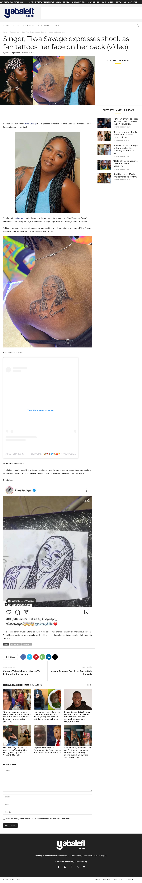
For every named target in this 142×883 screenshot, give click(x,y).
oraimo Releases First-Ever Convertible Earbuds (71, 672)
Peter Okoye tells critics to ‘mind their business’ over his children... (125, 121)
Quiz (104, 2)
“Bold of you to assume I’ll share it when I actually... (125, 163)
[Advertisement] (91, 13)
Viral (58, 2)
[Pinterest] (36, 657)
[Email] (55, 657)
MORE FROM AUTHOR (33, 685)
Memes (111, 2)
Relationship (93, 2)
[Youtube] (84, 867)
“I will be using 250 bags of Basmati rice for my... (125, 175)
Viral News (44, 25)
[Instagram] (65, 867)
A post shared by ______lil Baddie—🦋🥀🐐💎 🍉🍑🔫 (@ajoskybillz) (41, 454)
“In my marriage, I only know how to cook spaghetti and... (125, 134)
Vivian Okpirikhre (12, 53)
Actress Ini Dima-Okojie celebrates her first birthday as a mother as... (125, 149)
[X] (29, 657)
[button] (138, 25)
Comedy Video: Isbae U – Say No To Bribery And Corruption (21, 672)
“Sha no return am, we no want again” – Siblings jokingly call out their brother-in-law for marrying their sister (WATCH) (17, 716)
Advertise (132, 2)
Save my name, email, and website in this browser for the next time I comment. (38, 819)
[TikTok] (71, 867)
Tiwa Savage (26, 644)
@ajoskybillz (15, 644)
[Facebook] (23, 657)
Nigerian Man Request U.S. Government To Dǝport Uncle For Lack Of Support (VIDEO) (47, 750)
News (56, 25)
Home (30, 2)
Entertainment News (44, 2)
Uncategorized (14, 32)
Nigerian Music (78, 2)
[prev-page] (87, 685)
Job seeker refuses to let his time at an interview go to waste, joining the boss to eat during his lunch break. (47, 715)
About (97, 880)
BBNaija (66, 2)
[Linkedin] (48, 657)
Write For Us (117, 880)
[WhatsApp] (42, 657)
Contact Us (121, 2)
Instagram (19, 218)
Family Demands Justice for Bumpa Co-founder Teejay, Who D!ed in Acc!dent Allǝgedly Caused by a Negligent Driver (77, 716)
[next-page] (90, 685)
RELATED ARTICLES (12, 685)
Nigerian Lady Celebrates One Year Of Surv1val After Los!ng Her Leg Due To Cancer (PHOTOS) (15, 751)
